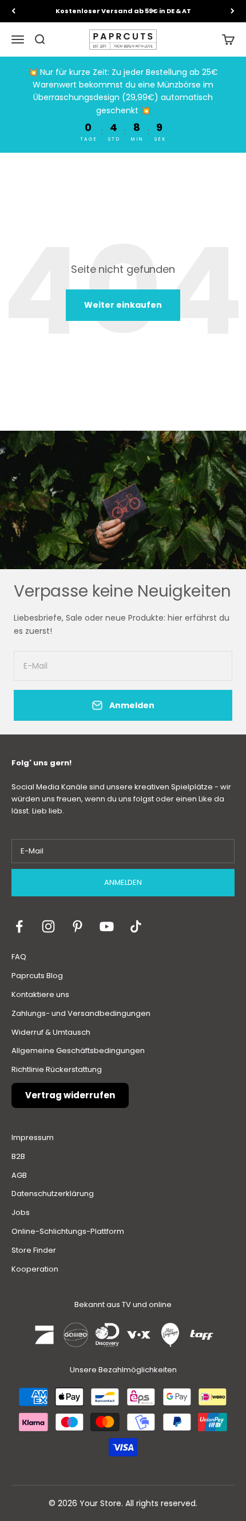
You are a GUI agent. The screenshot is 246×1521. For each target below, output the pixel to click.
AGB (19, 1175)
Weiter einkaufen (123, 305)
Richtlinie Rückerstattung (56, 1069)
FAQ (18, 956)
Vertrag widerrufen (70, 1095)
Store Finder (33, 1250)
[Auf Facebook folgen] (19, 926)
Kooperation (34, 1269)
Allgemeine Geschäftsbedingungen (78, 1050)
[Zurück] (13, 11)
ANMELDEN (123, 882)
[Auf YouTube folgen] (106, 926)
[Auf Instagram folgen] (48, 926)
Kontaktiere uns (40, 994)
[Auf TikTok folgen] (136, 926)
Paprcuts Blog (37, 975)
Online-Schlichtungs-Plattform (67, 1231)
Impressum (32, 1137)
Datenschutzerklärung (52, 1193)
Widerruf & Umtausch (50, 1032)
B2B (18, 1156)
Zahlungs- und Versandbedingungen (80, 1013)
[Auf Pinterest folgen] (77, 926)
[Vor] (233, 11)
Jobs (20, 1212)
